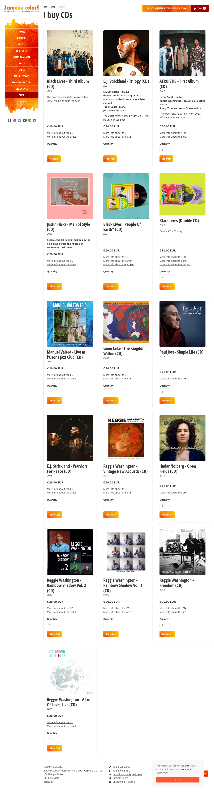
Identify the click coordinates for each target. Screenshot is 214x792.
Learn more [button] (162, 772)
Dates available (21, 57)
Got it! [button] (178, 779)
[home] (21, 9)
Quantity (52, 143)
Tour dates (22, 50)
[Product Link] (70, 53)
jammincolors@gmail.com (127, 774)
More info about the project (118, 264)
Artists (22, 44)
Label (22, 69)
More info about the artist (61, 136)
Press (22, 63)
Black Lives (22, 88)
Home (22, 31)
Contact (21, 101)
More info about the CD (60, 132)
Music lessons (21, 76)
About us (22, 38)
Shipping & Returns (124, 781)
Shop (21, 95)
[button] (200, 8)
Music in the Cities (21, 82)
